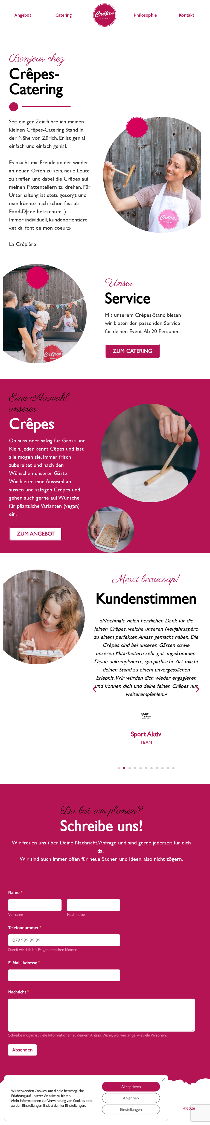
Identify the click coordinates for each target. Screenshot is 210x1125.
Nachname (76, 914)
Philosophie (145, 15)
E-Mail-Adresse (24, 962)
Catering (64, 15)
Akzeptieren (131, 1086)
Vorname (15, 914)
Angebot (22, 15)
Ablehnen (131, 1098)
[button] (94, 689)
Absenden (22, 1050)
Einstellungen (75, 1105)
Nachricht (18, 992)
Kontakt (186, 15)
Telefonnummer (24, 927)
